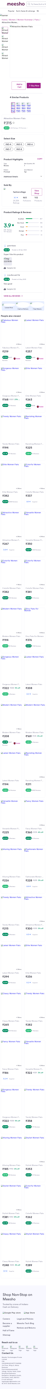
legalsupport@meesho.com (11, 1381)
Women (12, 20)
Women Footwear (25, 20)
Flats (37, 20)
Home (4, 20)
